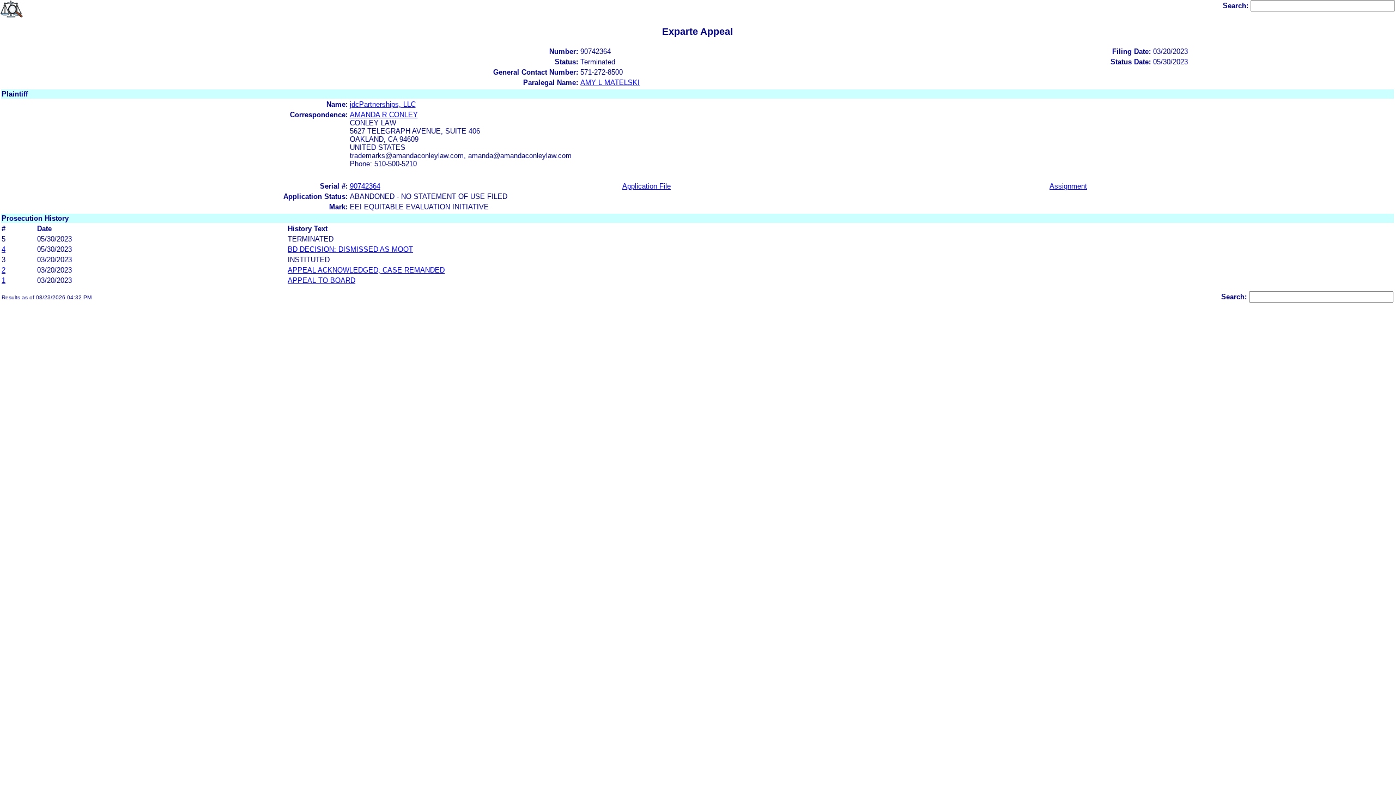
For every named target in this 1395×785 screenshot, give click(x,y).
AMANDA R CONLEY (384, 115)
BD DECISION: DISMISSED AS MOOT (350, 249)
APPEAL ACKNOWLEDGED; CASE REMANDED (366, 270)
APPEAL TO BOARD (321, 280)
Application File (646, 186)
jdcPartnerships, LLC (383, 104)
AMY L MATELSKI (610, 82)
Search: (1237, 6)
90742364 (365, 186)
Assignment (1068, 186)
